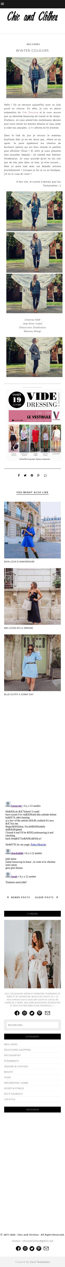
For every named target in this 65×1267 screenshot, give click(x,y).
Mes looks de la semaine (18, 628)
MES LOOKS (33, 44)
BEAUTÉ (8, 1071)
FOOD (7, 1077)
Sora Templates (40, 1261)
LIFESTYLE (9, 1099)
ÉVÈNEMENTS (11, 1060)
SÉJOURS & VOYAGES (16, 1066)
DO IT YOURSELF (13, 1093)
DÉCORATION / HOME (16, 1082)
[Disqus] (32, 755)
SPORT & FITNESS (14, 1088)
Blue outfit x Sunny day (19, 694)
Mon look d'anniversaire (19, 561)
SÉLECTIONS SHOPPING (17, 1049)
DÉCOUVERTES (12, 1055)
